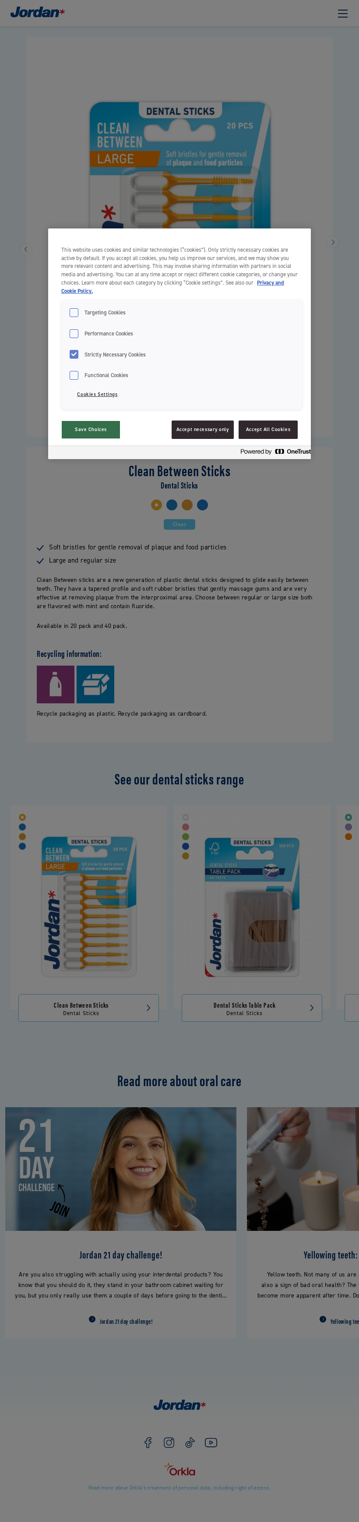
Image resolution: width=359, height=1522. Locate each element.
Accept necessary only (202, 429)
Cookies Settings (97, 394)
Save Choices (91, 429)
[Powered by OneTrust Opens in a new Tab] (273, 453)
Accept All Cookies (268, 429)
